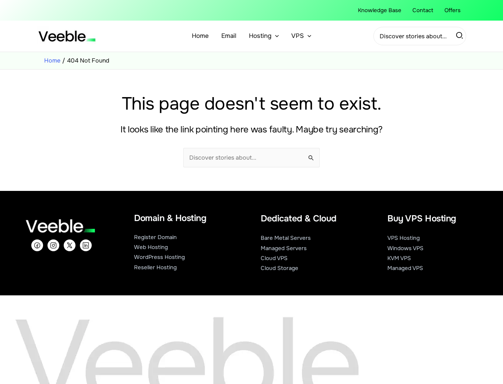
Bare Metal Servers (286, 238)
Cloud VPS (274, 258)
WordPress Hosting (159, 257)
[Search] (460, 36)
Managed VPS (405, 268)
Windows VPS (405, 248)
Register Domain (155, 237)
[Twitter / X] (69, 245)
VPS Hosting (403, 238)
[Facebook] (37, 245)
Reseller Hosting (155, 267)
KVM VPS (399, 258)
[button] (275, 36)
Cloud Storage (279, 268)
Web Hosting (151, 247)
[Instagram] (53, 245)
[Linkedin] (86, 245)
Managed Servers (284, 248)
